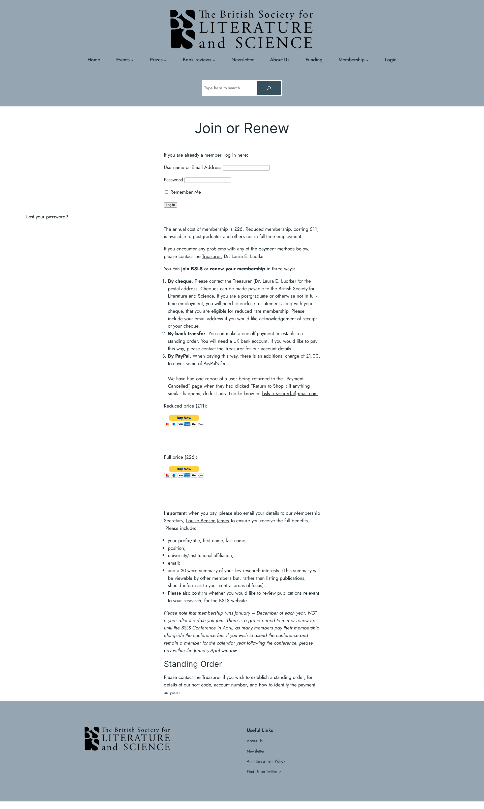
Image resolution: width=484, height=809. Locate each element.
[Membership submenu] (367, 59)
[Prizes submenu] (165, 59)
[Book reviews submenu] (214, 59)
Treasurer (211, 256)
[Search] (269, 88)
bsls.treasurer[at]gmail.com (290, 393)
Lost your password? (47, 216)
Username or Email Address (192, 167)
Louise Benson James (207, 520)
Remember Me (185, 191)
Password (173, 179)
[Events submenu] (132, 59)
